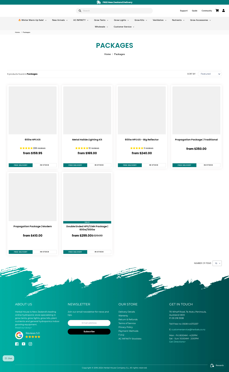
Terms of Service (127, 323)
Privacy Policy (125, 327)
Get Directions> (177, 341)
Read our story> (23, 327)
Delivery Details (126, 312)
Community (207, 11)
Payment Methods (128, 331)
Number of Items (202, 263)
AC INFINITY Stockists (129, 338)
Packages (26, 32)
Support (184, 11)
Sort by (191, 73)
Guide (194, 11)
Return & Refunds (128, 319)
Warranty (123, 315)
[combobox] (114, 11)
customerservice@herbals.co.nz (188, 329)
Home (17, 32)
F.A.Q (121, 335)
